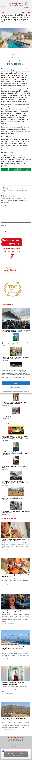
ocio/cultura (20, 190)
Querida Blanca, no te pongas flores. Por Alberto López (14, 611)
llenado (11, 190)
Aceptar (16, 383)
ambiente (10, 189)
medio (15, 190)
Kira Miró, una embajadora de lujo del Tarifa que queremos (15, 575)
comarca (15, 189)
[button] (3, 12)
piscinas (4, 192)
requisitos (14, 192)
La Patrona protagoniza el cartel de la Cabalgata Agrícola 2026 (13, 683)
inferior (4, 190)
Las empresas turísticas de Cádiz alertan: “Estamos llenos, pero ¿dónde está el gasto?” (14, 648)
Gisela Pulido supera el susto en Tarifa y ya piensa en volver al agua (15, 539)
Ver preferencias (16, 387)
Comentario (5, 205)
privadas (9, 192)
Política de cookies (7, 391)
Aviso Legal (26, 391)
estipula (26, 189)
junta (7, 190)
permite (25, 190)
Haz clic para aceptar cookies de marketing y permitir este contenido (16, 754)
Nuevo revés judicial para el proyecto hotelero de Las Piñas (13, 719)
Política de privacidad (18, 391)
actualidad (5, 189)
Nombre (3, 225)
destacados (21, 189)
